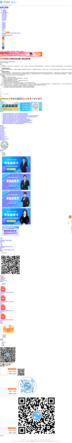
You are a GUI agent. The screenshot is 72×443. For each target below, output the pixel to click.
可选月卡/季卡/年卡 (3, 280)
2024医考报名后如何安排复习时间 (6, 246)
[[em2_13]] (26, 99)
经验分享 (11, 35)
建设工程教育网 (7, 51)
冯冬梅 (3, 224)
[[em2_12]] (24, 99)
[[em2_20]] (41, 99)
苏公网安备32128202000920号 (37, 441)
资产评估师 (4, 19)
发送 (1, 100)
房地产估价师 (4, 15)
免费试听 (3, 24)
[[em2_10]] (20, 99)
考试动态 (18, 51)
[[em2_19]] (39, 99)
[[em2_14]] (28, 99)
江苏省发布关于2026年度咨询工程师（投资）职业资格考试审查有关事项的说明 (17, 120)
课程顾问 (71, 229)
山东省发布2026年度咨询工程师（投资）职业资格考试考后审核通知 (15, 114)
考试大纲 (3, 35)
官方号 (2, 12)
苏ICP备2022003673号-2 (21, 441)
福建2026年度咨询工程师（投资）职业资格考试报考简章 (13, 123)
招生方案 (3, 23)
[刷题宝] (21, 110)
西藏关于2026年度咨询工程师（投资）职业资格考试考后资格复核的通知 (16, 121)
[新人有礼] (70, 216)
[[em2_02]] (3, 99)
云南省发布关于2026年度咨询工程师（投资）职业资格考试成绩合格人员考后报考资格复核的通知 (21, 115)
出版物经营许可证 (28, 441)
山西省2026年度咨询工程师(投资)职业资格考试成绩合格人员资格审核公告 (16, 119)
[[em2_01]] (1, 99)
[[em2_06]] (11, 99)
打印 (1, 63)
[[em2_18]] (37, 99)
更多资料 (1, 323)
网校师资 (3, 25)
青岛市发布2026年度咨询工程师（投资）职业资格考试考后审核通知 (15, 113)
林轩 (3, 173)
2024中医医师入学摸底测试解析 (6, 240)
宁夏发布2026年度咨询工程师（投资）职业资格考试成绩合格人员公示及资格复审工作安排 (19, 116)
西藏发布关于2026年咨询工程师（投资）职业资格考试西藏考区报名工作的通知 (17, 122)
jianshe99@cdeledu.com (57, 441)
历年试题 (7, 35)
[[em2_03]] (5, 99)
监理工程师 (4, 16)
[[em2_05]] (9, 99)
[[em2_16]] (33, 99)
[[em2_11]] (22, 99)
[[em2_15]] (30, 99)
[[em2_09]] (18, 99)
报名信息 (22, 51)
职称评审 (3, 20)
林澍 (3, 207)
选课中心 (3, 22)
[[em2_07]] (14, 99)
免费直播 (3, 27)
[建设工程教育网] (36, 2)
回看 (1, 242)
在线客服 (71, 225)
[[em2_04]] (7, 99)
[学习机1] (21, 56)
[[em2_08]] (16, 99)
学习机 (3, 28)
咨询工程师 (4, 7)
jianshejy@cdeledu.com (47, 441)
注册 (4, 9)
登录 (1, 9)
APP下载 (6, 12)
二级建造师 (4, 11)
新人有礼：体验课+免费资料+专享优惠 (7, 249)
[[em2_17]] (35, 99)
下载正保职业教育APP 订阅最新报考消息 (7, 61)
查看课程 (1, 150)
